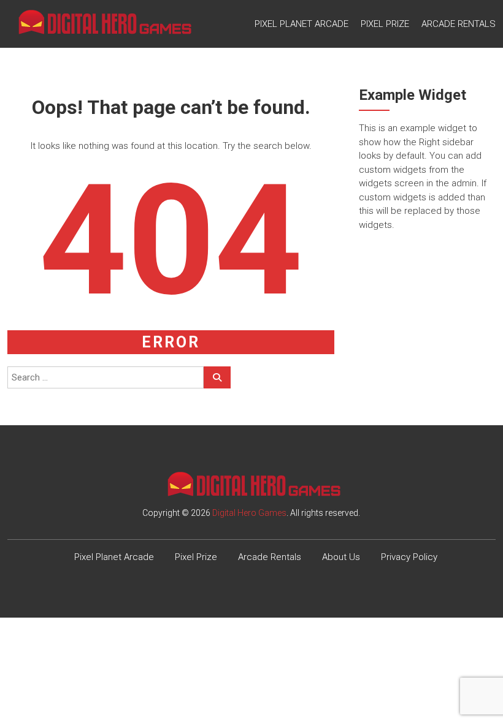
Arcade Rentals (458, 23)
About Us (341, 556)
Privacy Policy (409, 556)
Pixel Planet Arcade (301, 23)
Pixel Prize (385, 23)
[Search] (217, 377)
